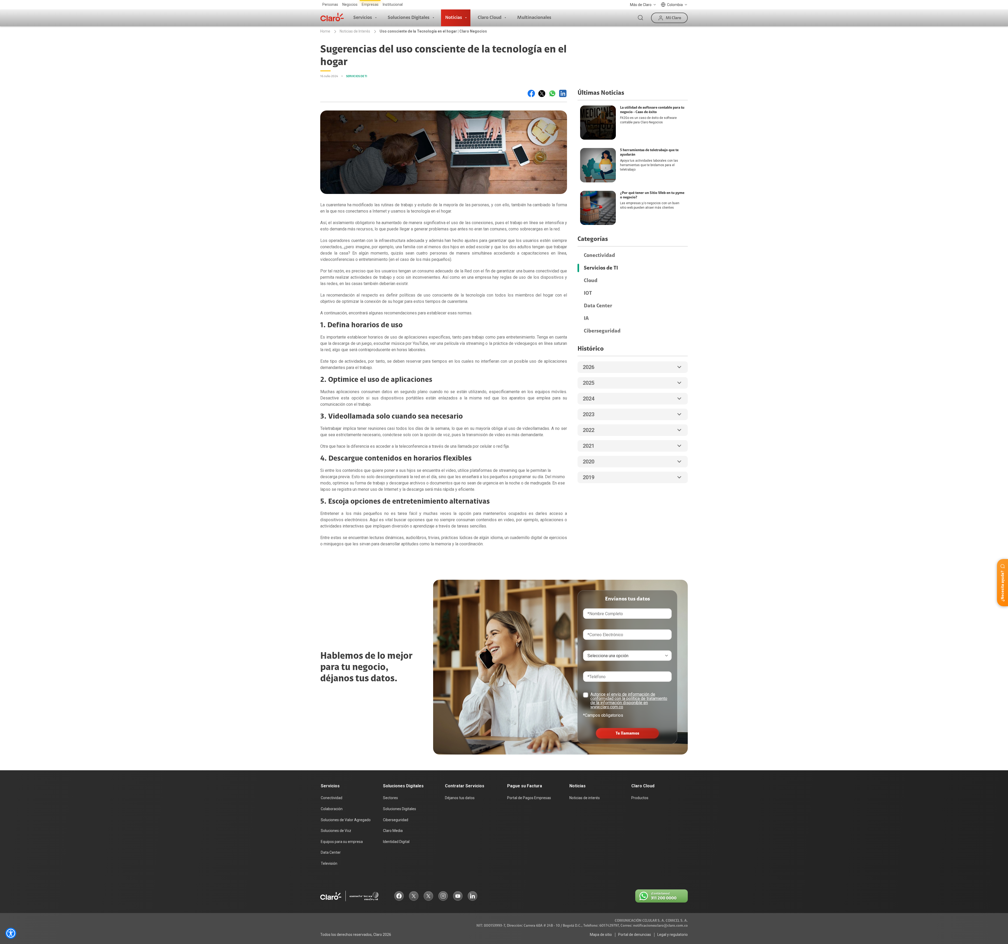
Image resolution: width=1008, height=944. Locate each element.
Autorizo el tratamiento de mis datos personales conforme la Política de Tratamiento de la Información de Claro (501, 485)
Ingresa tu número (481, 458)
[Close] (550, 417)
